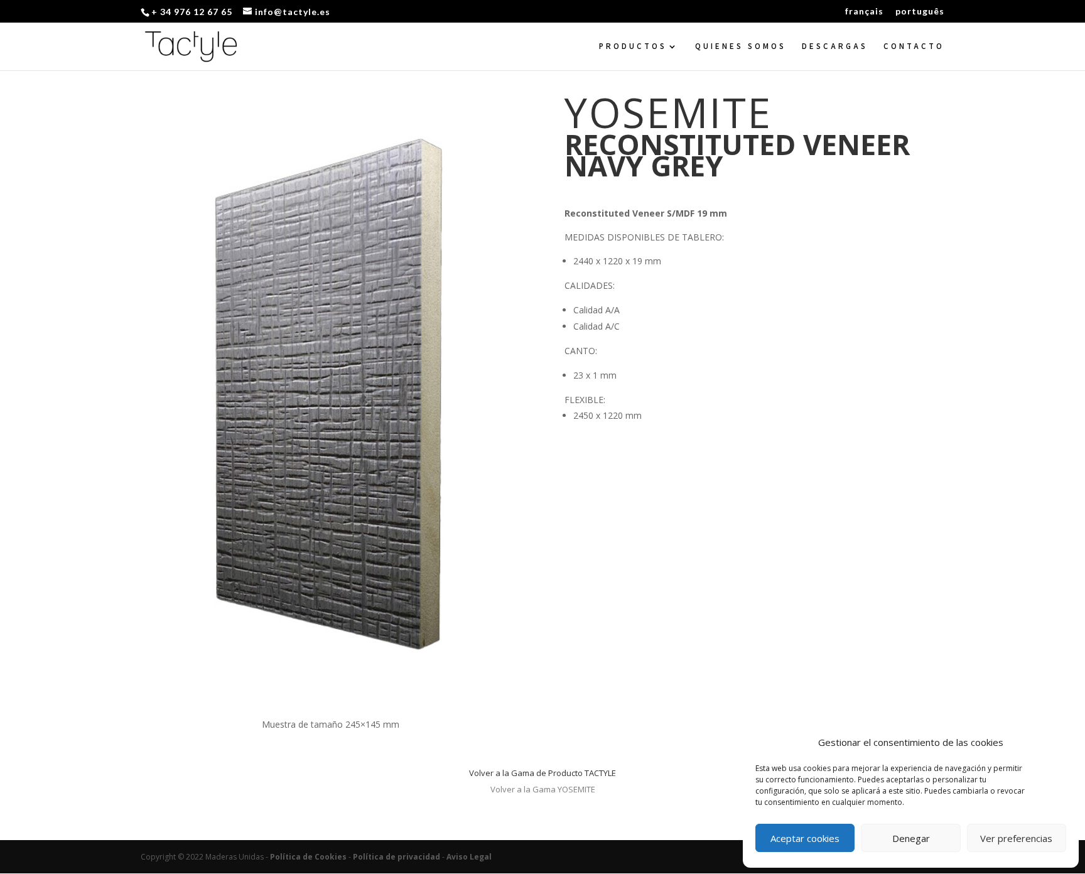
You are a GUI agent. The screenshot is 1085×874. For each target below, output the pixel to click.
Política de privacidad (396, 856)
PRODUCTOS (633, 46)
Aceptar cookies (804, 838)
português (919, 11)
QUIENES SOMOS (740, 46)
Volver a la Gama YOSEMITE (542, 789)
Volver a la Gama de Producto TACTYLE (542, 773)
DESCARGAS (835, 46)
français (864, 11)
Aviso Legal (469, 856)
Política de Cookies (308, 856)
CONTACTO (913, 46)
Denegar (911, 838)
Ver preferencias (1016, 838)
